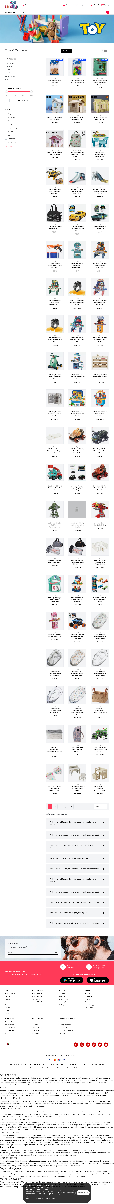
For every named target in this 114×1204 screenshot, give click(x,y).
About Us (11, 1064)
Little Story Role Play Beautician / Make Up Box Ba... (54, 414)
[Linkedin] (88, 1044)
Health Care (63, 1033)
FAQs (91, 1064)
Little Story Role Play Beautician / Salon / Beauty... (99, 339)
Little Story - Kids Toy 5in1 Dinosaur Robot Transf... (77, 525)
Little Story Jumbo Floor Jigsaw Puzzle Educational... (77, 562)
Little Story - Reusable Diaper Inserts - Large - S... (54, 451)
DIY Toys (7, 69)
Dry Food (62, 996)
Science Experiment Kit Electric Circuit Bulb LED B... (100, 82)
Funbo (7, 1010)
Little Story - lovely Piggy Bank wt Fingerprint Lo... (100, 562)
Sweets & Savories (65, 1002)
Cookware (35, 1030)
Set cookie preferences (67, 1192)
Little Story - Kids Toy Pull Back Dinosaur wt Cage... (100, 599)
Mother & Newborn (38, 1002)
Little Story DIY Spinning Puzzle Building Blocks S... (100, 154)
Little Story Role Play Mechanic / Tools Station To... (99, 265)
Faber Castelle (10, 993)
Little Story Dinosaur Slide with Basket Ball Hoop (100, 191)
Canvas (7, 1033)
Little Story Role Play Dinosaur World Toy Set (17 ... (77, 377)
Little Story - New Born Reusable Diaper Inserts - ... (100, 414)
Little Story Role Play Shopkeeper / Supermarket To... (77, 265)
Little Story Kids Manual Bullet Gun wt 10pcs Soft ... (55, 265)
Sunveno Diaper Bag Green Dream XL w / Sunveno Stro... (77, 154)
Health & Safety (64, 1027)
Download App (61, 1064)
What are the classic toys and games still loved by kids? (74, 835)
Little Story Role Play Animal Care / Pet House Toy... (99, 302)
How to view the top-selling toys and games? (70, 858)
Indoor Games (9, 73)
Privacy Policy (99, 1064)
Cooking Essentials (65, 1005)
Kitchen (34, 1022)
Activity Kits (36, 999)
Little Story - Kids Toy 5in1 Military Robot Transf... (99, 488)
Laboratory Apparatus (66, 1022)
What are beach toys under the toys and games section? (75, 869)
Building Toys (9, 66)
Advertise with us (21, 1064)
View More (8, 146)
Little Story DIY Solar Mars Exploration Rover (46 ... (54, 191)
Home (7, 47)
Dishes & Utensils (37, 1027)
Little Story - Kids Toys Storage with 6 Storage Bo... (100, 377)
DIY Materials (9, 1030)
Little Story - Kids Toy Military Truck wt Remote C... (77, 451)
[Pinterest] (94, 1044)
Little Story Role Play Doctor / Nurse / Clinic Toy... (55, 339)
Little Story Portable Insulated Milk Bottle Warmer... (77, 749)
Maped (7, 999)
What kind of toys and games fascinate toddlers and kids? (73, 823)
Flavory (7, 1007)
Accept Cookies (83, 1192)
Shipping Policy (35, 1068)
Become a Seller (34, 1064)
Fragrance (88, 996)
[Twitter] (100, 1044)
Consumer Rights (73, 1064)
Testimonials (78, 1068)
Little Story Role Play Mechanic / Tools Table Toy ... (77, 339)
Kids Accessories (37, 996)
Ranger (7, 1013)
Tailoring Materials (11, 1022)
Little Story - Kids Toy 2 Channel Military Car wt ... (55, 488)
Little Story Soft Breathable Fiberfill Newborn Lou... (100, 636)
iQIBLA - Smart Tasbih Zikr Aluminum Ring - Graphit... (77, 302)
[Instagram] (82, 1044)
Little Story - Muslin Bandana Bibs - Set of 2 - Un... (100, 749)
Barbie (7, 996)
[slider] (7, 91)
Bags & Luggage (90, 1005)
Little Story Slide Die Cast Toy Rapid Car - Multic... (77, 228)
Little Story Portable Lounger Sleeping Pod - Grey (77, 488)
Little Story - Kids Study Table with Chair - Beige (77, 788)
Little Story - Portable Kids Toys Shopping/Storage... (100, 788)
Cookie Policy (46, 1068)
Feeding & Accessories (39, 1005)
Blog (43, 1064)
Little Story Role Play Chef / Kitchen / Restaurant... (54, 599)
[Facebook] (76, 1044)
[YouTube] (106, 1044)
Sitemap (70, 1068)
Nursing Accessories (65, 1025)
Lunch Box (35, 1025)
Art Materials (9, 1025)
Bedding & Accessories (66, 1030)
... (60, 807)
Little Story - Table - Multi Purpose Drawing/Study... (54, 788)
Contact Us (84, 1064)
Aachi (7, 1005)
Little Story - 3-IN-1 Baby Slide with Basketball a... (77, 191)
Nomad (7, 1002)
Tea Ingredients (64, 993)
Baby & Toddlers (10, 63)
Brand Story (50, 1064)
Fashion (88, 999)
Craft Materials (10, 1027)
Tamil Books (89, 1002)
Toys (6, 79)
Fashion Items (90, 993)
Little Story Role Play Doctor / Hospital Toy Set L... (54, 377)
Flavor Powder (63, 999)
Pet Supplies (89, 1007)
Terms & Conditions (59, 1068)
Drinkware (35, 1033)
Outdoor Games (10, 76)
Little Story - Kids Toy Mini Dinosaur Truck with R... (99, 451)
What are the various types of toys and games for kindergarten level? (72, 846)
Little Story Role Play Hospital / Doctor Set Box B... (77, 414)
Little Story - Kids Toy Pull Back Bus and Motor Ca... (77, 636)
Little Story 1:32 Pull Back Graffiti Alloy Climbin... (77, 599)
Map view (99, 51)
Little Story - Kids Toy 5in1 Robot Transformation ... (54, 525)
